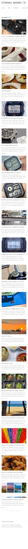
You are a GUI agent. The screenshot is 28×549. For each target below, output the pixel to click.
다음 (20, 511)
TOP (25, 522)
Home (3, 8)
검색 (22, 3)
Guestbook (16, 8)
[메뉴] (25, 3)
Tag (9, 8)
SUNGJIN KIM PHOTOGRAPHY (8, 521)
